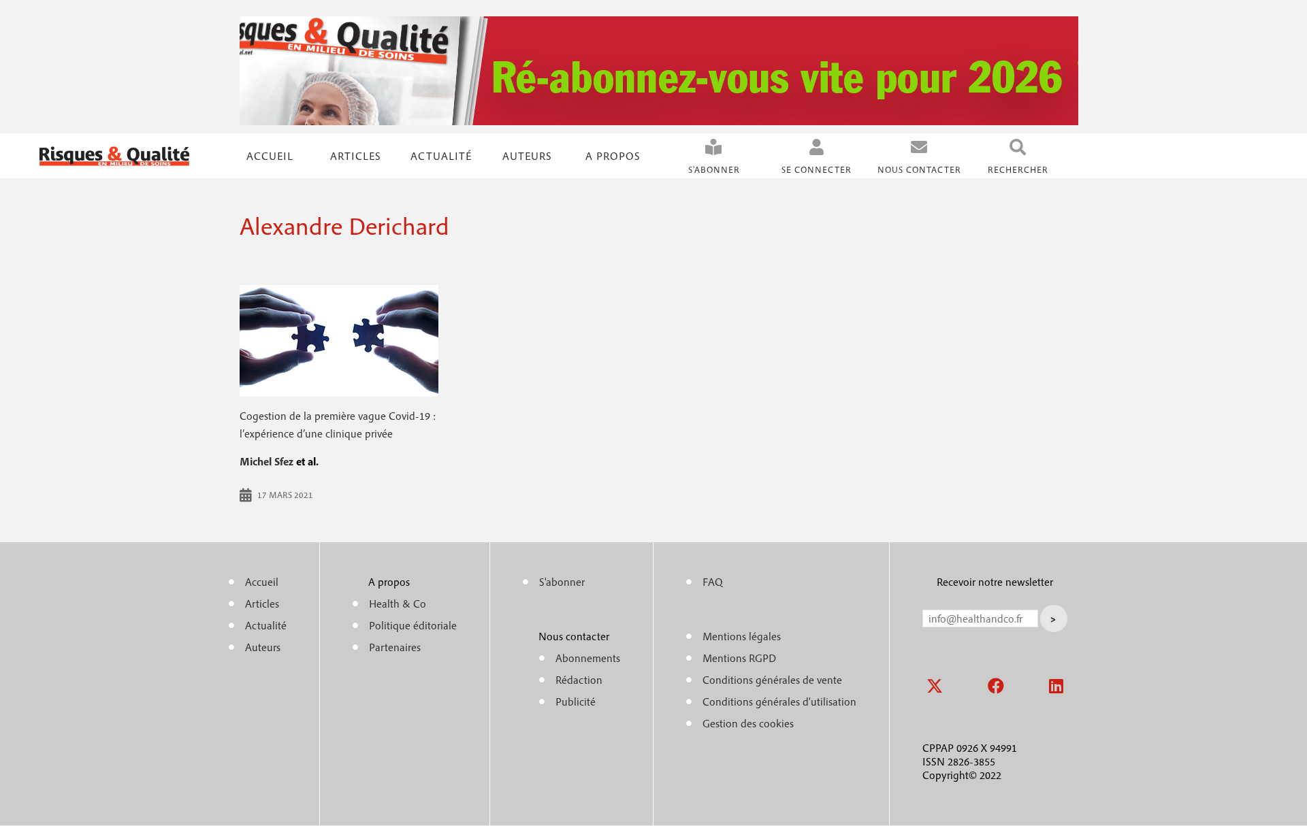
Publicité (575, 701)
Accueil (269, 156)
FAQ (713, 582)
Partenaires (395, 647)
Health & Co (397, 603)
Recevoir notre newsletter (995, 582)
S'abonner (714, 170)
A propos (613, 156)
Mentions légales (742, 636)
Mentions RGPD (739, 658)
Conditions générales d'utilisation (779, 701)
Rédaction (578, 680)
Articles (262, 603)
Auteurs (527, 156)
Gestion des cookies (748, 723)
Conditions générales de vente (772, 680)
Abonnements (587, 658)
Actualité (441, 156)
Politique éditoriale (413, 625)
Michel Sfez (266, 461)
